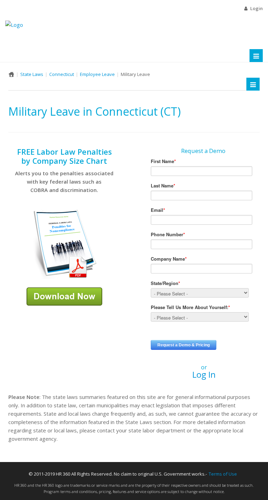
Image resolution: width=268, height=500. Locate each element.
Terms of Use (223, 474)
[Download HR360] (64, 295)
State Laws (31, 74)
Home (11, 74)
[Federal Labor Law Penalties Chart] (64, 243)
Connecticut (61, 74)
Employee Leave (97, 74)
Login (256, 8)
